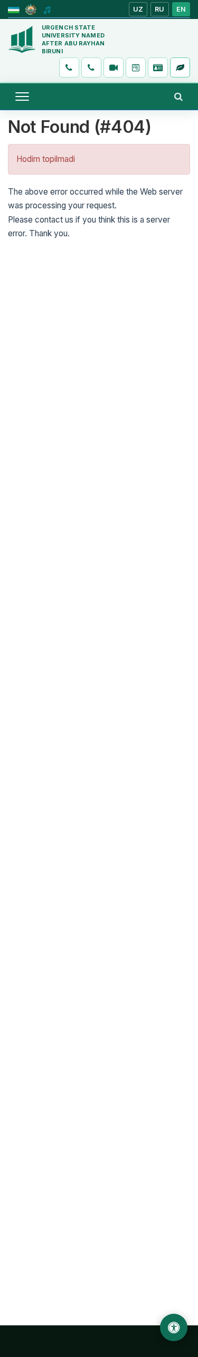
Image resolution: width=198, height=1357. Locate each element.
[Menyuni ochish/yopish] (22, 96)
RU (160, 9)
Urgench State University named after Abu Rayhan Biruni (73, 39)
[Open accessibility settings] (173, 1327)
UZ (138, 9)
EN (181, 9)
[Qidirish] (178, 96)
